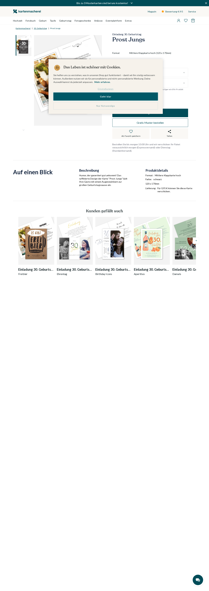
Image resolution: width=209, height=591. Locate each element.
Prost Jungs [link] (55, 28)
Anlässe (98, 20)
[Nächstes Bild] (23, 130)
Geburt (43, 20)
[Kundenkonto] (179, 20)
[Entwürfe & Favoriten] (186, 20)
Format (116, 53)
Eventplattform (114, 20)
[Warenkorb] (193, 20)
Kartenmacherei (23, 28)
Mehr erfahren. (102, 82)
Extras (128, 20)
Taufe (53, 20)
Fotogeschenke (83, 20)
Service (192, 11)
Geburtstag (65, 20)
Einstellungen (105, 88)
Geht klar (105, 96)
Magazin (152, 11)
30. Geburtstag (40, 28)
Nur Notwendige (105, 105)
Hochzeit (17, 20)
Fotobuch (31, 20)
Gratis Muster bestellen (150, 122)
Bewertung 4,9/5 (174, 11)
